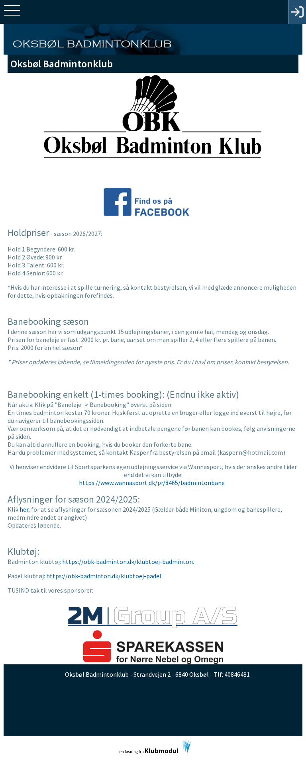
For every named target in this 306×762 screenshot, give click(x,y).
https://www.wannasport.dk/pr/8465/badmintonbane (152, 483)
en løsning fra (149, 750)
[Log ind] (297, 12)
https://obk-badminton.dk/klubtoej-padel (103, 576)
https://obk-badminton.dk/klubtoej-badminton (127, 562)
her (24, 509)
